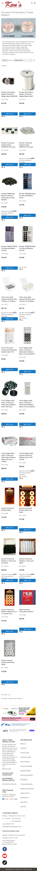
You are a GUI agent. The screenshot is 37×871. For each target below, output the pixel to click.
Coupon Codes (24, 752)
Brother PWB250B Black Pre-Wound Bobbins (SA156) (27, 248)
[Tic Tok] (18, 862)
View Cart (23, 806)
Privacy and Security (26, 784)
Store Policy (23, 802)
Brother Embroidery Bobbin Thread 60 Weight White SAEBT (26, 94)
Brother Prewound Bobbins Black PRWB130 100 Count (8, 145)
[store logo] (13, 4)
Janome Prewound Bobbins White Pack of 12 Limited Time (9, 612)
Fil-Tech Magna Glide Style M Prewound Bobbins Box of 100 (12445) (26, 456)
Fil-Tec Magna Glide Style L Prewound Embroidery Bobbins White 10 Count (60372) (27, 404)
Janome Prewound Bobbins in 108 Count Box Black (8, 561)
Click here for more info (9, 784)
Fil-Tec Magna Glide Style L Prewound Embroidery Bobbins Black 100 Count (8, 404)
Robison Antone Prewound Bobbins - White (8, 662)
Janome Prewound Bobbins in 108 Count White (26, 561)
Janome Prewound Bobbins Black (7, 509)
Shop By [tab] (4, 60)
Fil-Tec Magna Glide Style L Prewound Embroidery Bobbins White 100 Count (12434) (8, 457)
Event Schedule (25, 761)
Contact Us (23, 748)
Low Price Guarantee (26, 775)
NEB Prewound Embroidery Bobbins (26, 611)
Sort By (10, 60)
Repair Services (25, 793)
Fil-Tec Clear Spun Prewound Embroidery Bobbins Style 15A (9, 350)
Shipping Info (24, 797)
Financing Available (26, 766)
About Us (23, 743)
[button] (2, 116)
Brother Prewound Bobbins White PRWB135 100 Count (26, 145)
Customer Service (25, 757)
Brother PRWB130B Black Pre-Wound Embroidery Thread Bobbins (8, 197)
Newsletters (24, 779)
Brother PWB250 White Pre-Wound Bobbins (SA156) (9, 248)
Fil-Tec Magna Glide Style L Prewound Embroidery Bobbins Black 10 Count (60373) (27, 351)
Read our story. (6, 769)
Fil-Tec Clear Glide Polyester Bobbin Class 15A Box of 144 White (27, 299)
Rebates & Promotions (27, 788)
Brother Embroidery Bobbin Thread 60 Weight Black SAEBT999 (9, 94)
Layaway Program (25, 770)
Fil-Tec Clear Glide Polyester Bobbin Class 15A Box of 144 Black (9, 299)
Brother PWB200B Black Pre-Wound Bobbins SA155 (27, 196)
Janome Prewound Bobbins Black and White (25, 510)
